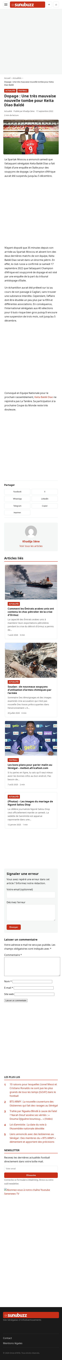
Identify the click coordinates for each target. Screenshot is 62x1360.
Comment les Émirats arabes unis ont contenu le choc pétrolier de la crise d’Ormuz (31, 612)
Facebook (17, 491)
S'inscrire (31, 1175)
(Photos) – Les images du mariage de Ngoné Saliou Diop (30, 803)
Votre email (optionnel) (20, 889)
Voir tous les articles (31, 546)
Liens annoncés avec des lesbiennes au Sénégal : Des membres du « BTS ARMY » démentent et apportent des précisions (33, 1137)
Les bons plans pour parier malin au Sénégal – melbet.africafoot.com (30, 766)
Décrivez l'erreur (16, 902)
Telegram (17, 506)
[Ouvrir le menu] (6, 4)
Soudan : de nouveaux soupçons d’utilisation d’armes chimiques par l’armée (29, 690)
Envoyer (13, 927)
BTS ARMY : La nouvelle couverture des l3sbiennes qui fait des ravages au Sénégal (34, 1103)
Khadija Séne (28, 111)
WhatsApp (17, 498)
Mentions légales (12, 1343)
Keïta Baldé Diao (43, 397)
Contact (7, 1338)
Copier (45, 506)
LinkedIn (44, 498)
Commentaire (13, 955)
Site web (9, 994)
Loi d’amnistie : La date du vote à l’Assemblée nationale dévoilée (28, 1126)
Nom (8, 981)
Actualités (10, 91)
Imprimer (17, 513)
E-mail (8, 987)
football (23, 91)
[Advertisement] (31, 41)
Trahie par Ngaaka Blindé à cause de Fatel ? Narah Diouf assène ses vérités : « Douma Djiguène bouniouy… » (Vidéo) (33, 1114)
